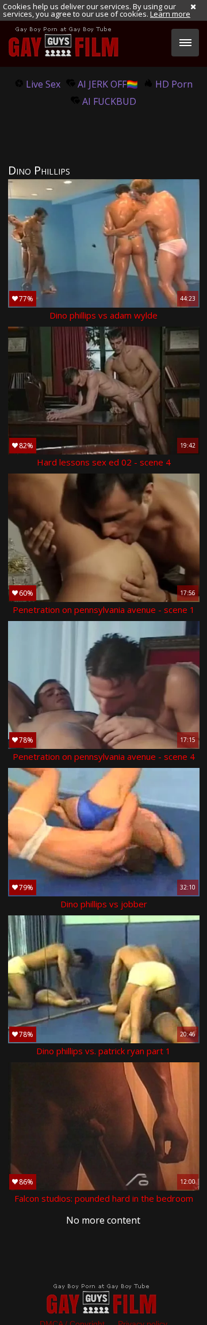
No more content (103, 1220)
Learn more (170, 14)
